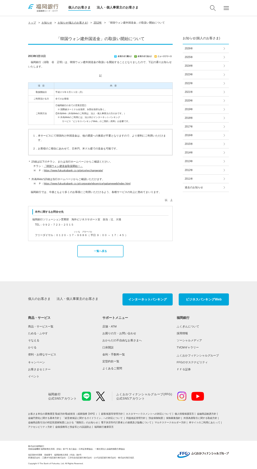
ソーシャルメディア (189, 340)
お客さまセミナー (39, 369)
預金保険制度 (156, 418)
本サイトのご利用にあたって (204, 422)
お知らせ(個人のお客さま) (73, 22)
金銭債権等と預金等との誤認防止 (73, 427)
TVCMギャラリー (188, 347)
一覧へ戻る (100, 251)
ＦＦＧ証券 (184, 369)
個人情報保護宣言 (184, 413)
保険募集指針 (173, 418)
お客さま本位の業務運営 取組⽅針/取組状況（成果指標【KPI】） (63, 413)
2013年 (98, 22)
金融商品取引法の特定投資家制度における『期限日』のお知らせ (63, 422)
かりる (32, 347)
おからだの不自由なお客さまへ (122, 340)
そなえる (33, 340)
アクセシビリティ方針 (40, 427)
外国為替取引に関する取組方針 (200, 418)
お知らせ (47, 22)
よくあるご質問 (112, 368)
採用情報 (182, 333)
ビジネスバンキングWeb (204, 299)
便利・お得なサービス (42, 354)
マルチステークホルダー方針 (170, 422)
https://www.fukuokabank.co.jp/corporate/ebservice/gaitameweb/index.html (87, 183)
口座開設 (108, 347)
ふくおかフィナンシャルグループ (198, 355)
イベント (33, 376)
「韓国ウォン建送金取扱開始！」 (63, 166)
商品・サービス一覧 (40, 326)
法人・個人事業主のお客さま (118, 7)
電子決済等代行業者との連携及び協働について (126, 422)
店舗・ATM (109, 326)
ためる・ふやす (38, 333)
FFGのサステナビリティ (192, 362)
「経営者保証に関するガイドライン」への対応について (92, 418)
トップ (32, 22)
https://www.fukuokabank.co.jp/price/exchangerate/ (73, 170)
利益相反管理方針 (136, 418)
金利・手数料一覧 (113, 354)
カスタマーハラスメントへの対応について (149, 413)
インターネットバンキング (147, 299)
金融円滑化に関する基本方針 (43, 418)
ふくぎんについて (188, 326)
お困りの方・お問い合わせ (119, 333)
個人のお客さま (79, 7)
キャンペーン (36, 362)
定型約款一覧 (110, 361)
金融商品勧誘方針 (206, 413)
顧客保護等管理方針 (112, 413)
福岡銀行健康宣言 (104, 427)
